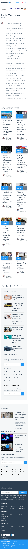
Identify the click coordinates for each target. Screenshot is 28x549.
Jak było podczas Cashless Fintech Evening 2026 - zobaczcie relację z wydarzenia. (19, 448)
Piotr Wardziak (8, 138)
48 (11, 287)
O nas (2, 526)
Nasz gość (21, 506)
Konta (4, 117)
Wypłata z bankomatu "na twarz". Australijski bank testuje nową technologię (7, 267)
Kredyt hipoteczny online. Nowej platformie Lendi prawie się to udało (21, 231)
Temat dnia (4, 506)
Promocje (4, 408)
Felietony (12, 506)
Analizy (3, 508)
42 (10, 285)
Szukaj (20, 514)
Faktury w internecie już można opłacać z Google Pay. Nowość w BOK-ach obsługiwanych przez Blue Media (21, 199)
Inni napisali (22, 508)
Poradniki (12, 508)
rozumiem (21, 544)
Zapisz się (23, 492)
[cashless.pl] (6, 3)
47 (7, 287)
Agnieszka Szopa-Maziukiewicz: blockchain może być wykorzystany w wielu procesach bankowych (21, 127)
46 (3, 287)
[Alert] (22, 3)
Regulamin (21, 526)
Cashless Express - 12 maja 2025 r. (20, 436)
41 (6, 285)
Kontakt (12, 529)
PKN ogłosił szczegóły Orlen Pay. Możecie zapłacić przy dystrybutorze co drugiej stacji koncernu (22, 162)
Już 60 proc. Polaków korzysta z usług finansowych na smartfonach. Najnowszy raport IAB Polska (7, 234)
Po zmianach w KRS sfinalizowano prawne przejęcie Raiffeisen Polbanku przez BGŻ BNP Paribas (7, 127)
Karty (18, 258)
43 (14, 285)
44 (18, 285)
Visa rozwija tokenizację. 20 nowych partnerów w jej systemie (21, 265)
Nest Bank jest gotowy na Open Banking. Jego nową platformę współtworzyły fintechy (7, 197)
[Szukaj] (26, 3)
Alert (11, 514)
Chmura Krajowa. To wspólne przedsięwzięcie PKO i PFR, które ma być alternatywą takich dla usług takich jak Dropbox (7, 163)
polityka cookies (9, 547)
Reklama (12, 526)
